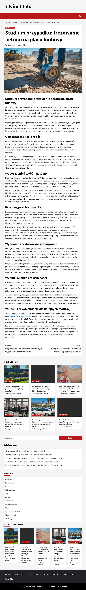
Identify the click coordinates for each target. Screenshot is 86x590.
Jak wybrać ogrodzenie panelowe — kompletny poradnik (14, 388)
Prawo (7, 508)
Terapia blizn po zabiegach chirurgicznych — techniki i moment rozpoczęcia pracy (69, 388)
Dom (6, 494)
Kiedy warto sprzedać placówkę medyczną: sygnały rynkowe (66, 348)
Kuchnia (7, 497)
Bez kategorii (10, 27)
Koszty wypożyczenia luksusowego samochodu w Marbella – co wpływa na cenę (42, 423)
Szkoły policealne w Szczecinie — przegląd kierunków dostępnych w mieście (14, 423)
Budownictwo (10, 490)
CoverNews (51, 586)
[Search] (80, 16)
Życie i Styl (8, 519)
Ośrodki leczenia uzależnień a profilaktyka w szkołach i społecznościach (69, 422)
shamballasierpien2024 (13, 511)
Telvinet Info (18, 6)
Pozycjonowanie (11, 504)
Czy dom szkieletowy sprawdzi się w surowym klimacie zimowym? (41, 388)
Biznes (7, 486)
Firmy (35, 574)
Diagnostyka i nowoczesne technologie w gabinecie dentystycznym (23, 348)
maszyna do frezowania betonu (18, 316)
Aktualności (9, 479)
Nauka (55, 574)
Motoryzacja (9, 501)
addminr (25, 45)
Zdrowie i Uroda (10, 515)
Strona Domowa (11, 574)
